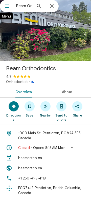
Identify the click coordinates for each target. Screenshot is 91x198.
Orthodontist (17, 81)
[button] (45, 148)
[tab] (23, 91)
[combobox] (24, 6)
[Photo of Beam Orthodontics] (45, 30)
